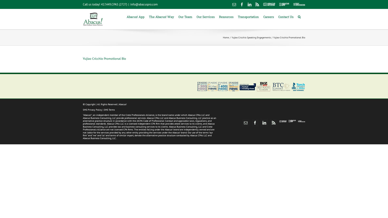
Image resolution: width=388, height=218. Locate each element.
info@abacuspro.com (144, 4)
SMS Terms (109, 109)
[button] (299, 16)
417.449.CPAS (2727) (114, 4)
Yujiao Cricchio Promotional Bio (104, 59)
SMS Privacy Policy (92, 109)
